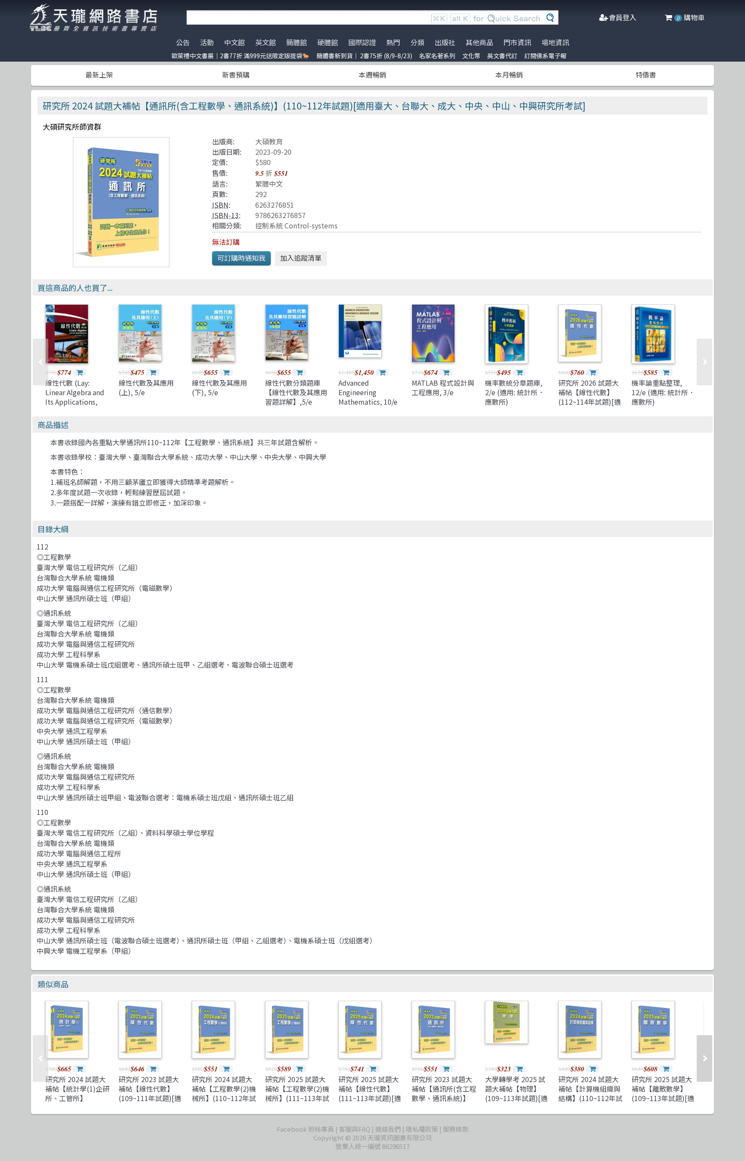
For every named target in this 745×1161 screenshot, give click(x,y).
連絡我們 (388, 1128)
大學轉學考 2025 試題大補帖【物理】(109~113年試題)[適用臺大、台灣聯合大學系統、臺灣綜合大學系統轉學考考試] (516, 1103)
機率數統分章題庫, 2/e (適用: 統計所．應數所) (515, 392)
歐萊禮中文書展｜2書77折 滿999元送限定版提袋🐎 (241, 55)
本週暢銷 (372, 74)
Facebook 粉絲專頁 (305, 1128)
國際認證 (362, 42)
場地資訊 (555, 42)
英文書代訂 (502, 55)
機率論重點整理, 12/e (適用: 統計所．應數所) (663, 392)
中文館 (234, 42)
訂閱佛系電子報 (545, 55)
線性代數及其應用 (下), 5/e (219, 387)
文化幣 (471, 55)
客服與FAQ (354, 1128)
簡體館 (296, 42)
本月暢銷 (509, 74)
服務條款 (456, 1128)
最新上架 (99, 74)
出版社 (445, 42)
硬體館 (327, 42)
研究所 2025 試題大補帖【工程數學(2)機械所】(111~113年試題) (297, 1093)
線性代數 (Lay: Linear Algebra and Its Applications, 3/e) (74, 397)
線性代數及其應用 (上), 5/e (146, 387)
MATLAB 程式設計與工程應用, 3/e (443, 387)
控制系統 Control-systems (296, 225)
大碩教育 (269, 141)
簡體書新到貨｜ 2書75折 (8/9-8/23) (364, 55)
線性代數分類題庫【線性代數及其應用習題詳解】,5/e (296, 392)
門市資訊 (517, 42)
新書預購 (236, 74)
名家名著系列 (437, 55)
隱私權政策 (422, 1128)
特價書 (645, 74)
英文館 (265, 42)
